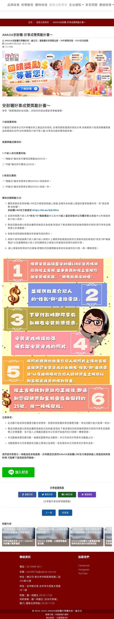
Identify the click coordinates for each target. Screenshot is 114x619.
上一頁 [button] (48, 512)
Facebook (84, 565)
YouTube (83, 573)
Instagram (83, 569)
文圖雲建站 (62, 618)
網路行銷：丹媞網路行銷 (57, 614)
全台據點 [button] (75, 5)
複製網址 (88, 494)
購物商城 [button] (41, 5)
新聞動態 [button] (27, 5)
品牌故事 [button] (13, 5)
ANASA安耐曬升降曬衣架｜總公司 (65, 611)
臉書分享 (29, 494)
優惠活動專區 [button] (58, 5)
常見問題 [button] (91, 5)
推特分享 (49, 494)
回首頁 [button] (65, 512)
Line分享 (69, 494)
